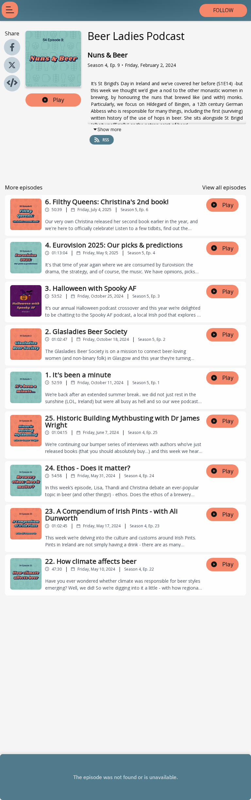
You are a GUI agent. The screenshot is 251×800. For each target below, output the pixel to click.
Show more (109, 129)
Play (58, 99)
